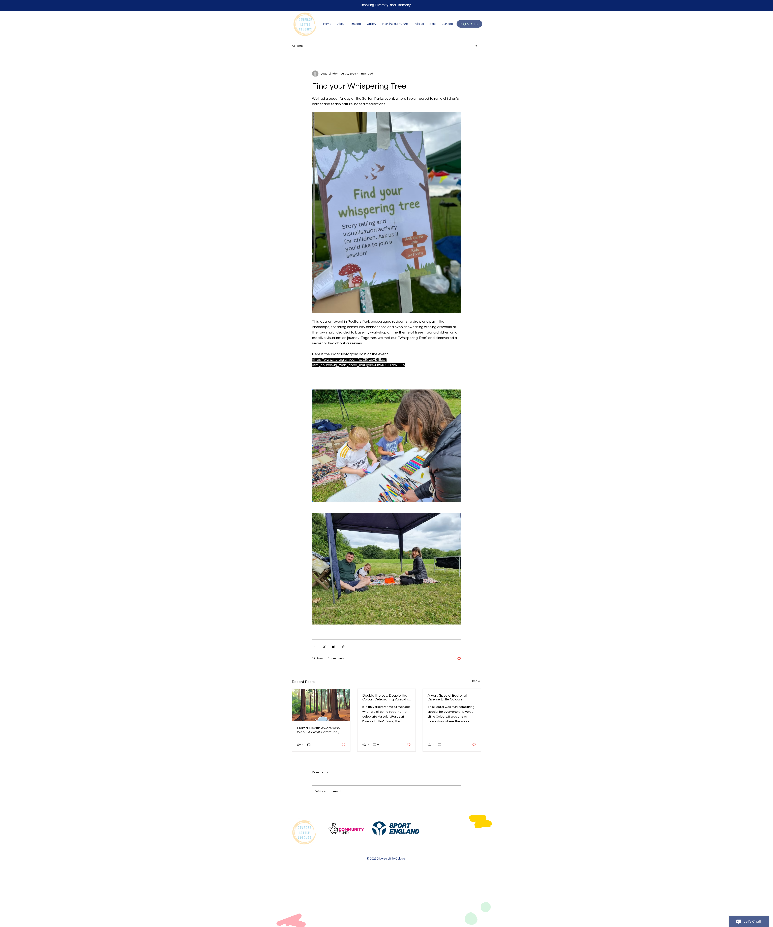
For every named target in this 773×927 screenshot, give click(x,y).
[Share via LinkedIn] (334, 646)
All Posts (297, 46)
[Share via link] (343, 646)
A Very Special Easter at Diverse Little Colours (447, 697)
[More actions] (458, 73)
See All (476, 681)
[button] (476, 46)
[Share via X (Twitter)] (324, 646)
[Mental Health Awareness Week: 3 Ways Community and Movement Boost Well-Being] (321, 705)
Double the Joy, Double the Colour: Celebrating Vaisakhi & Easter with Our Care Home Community (386, 697)
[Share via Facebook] (314, 646)
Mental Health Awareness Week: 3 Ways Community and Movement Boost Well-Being (319, 730)
